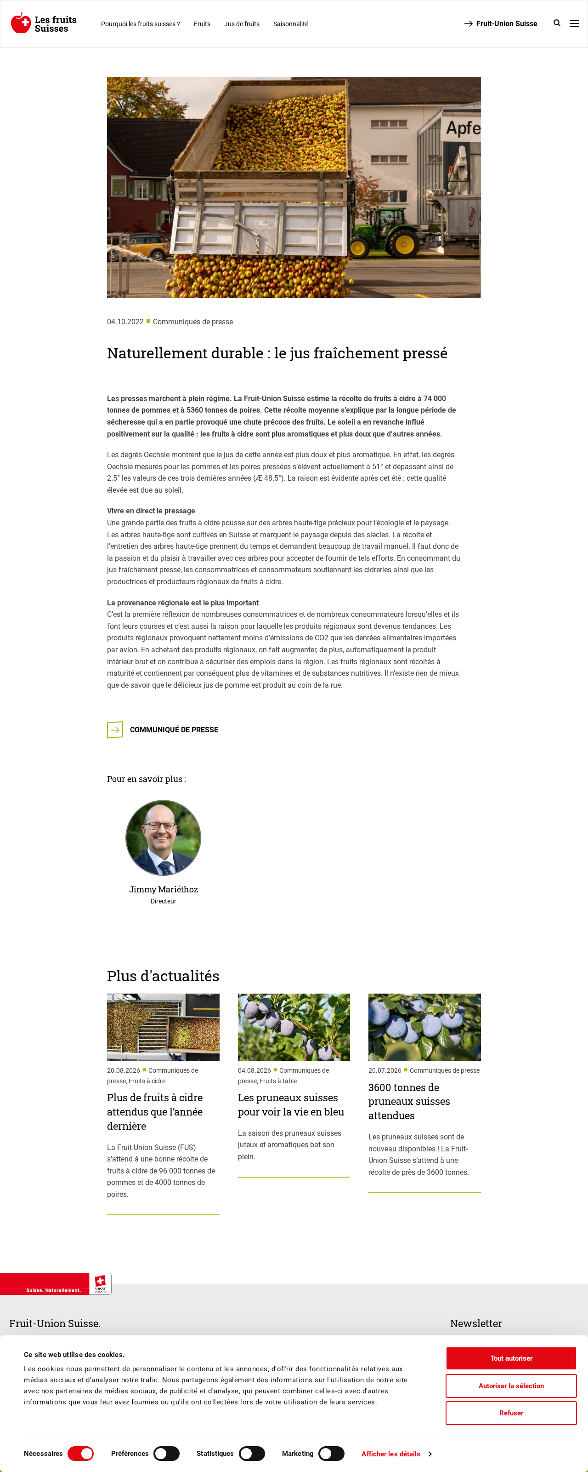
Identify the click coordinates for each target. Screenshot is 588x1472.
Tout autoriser (511, 1358)
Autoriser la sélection (511, 1386)
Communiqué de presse (174, 729)
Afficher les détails (391, 1454)
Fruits (202, 24)
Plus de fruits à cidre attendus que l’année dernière (155, 1112)
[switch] (166, 1453)
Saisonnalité (290, 24)
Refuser (511, 1413)
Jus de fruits (242, 24)
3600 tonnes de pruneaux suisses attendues (409, 1101)
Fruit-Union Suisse (506, 23)
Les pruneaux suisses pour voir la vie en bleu (291, 1104)
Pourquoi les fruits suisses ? (140, 24)
